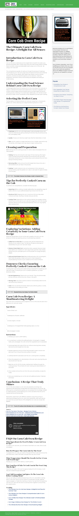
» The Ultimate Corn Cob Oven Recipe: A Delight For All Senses (38, 9)
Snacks (42, 4)
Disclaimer (33, 512)
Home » (14, 9)
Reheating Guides (50, 4)
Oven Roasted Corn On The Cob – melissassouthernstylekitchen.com (25, 412)
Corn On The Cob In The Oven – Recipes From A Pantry (21, 411)
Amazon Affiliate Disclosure (23, 512)
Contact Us (38, 512)
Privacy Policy (8, 512)
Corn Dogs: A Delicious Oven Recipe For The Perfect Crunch (25, 502)
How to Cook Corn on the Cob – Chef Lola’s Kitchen (20, 416)
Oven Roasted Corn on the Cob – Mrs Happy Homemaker (21, 414)
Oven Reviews (60, 4)
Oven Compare (69, 4)
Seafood (36, 4)
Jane (16, 52)
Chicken (30, 4)
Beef (20, 4)
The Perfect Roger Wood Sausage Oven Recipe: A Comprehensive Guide (62, 101)
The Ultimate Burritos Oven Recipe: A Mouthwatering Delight (25, 504)
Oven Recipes (19, 9)
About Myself (14, 512)
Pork (25, 4)
